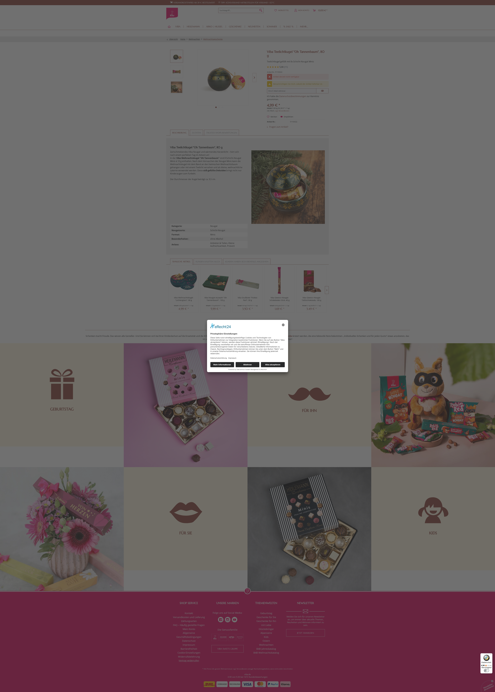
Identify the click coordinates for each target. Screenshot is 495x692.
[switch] (486, 670)
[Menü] (490, 654)
